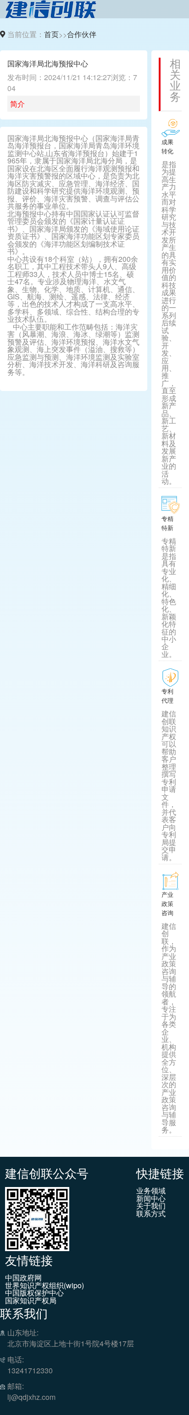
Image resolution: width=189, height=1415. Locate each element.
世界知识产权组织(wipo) (44, 1285)
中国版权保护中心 (34, 1292)
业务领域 (151, 1190)
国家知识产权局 (30, 1300)
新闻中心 (151, 1198)
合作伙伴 (81, 34)
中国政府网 (23, 1277)
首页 (51, 34)
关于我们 (151, 1205)
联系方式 (151, 1213)
